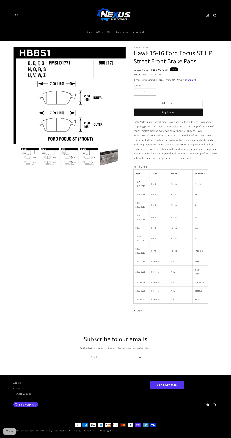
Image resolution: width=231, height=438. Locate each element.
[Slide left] (16, 156)
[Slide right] (122, 156)
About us (18, 382)
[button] (16, 15)
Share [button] (140, 310)
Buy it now (168, 112)
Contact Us (19, 388)
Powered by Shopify (44, 431)
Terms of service (90, 431)
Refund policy (60, 431)
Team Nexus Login (22, 393)
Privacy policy (75, 431)
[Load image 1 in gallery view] (30, 157)
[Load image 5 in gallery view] (109, 157)
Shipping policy (106, 431)
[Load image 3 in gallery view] (69, 157)
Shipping (138, 74)
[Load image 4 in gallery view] (89, 157)
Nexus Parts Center (28, 431)
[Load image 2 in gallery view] (50, 157)
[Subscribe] (140, 357)
